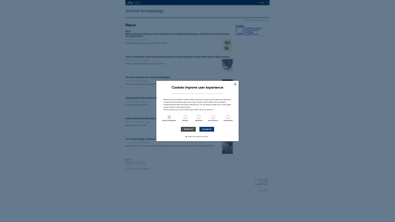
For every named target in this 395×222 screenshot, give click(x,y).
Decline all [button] (188, 129)
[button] (197, 136)
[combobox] (235, 84)
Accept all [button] (206, 129)
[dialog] (197, 111)
